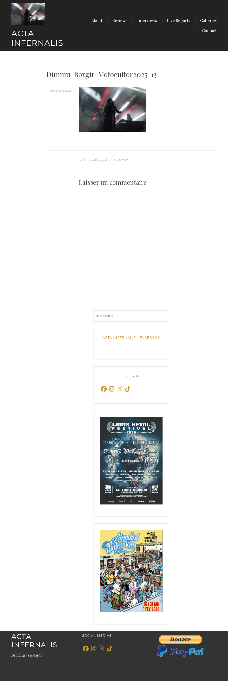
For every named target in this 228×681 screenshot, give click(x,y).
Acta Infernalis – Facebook (131, 338)
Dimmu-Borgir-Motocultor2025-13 (106, 160)
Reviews (119, 20)
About (97, 20)
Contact (209, 31)
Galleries (208, 20)
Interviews (147, 20)
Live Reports (178, 20)
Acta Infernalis (37, 38)
